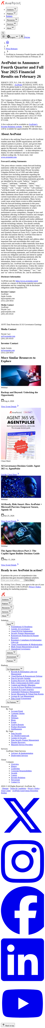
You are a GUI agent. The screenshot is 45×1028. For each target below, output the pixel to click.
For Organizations (13, 669)
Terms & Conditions (18, 788)
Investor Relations (18, 777)
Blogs (13, 720)
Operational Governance (20, 649)
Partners (9, 16)
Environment (11, 657)
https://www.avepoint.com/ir (27, 281)
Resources (11, 20)
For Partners (11, 702)
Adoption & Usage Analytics (22, 689)
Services (10, 24)
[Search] (3, 33)
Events (13, 722)
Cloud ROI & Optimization (22, 631)
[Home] (7, 43)
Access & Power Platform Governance (26, 687)
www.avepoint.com (8, 157)
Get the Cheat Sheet (9, 474)
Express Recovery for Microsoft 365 (25, 681)
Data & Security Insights (20, 678)
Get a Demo (29, 580)
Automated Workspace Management (25, 692)
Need (9, 624)
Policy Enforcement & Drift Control (25, 683)
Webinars (14, 718)
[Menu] (3, 37)
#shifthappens (16, 729)
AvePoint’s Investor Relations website (19, 125)
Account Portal (17, 711)
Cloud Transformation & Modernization (26, 644)
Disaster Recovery (18, 742)
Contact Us (15, 782)
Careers (14, 775)
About (9, 28)
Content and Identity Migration (23, 685)
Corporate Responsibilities (21, 771)
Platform (10, 14)
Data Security (16, 733)
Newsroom (15, 780)
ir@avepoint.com (8, 350)
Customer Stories (17, 713)
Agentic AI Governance (20, 629)
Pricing (27, 37)
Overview (15, 764)
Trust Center (6, 791)
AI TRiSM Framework (20, 736)
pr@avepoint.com (8, 336)
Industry (10, 653)
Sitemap (5, 788)
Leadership (15, 769)
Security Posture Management (23, 633)
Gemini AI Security (18, 738)
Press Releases (12, 49)
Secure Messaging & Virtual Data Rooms (27, 694)
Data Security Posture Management (25, 740)
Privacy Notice (35, 587)
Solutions (10, 10)
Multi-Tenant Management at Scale (25, 647)
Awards (14, 773)
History (14, 766)
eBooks (14, 716)
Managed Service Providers (22, 745)
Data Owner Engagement (21, 698)
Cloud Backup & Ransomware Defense (26, 676)
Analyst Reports (17, 724)
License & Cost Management (22, 696)
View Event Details (8, 407)
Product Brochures (18, 727)
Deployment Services (19, 755)
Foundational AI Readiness (21, 627)
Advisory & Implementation (22, 753)
